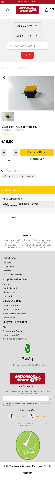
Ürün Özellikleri (11, 190)
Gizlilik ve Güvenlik (11, 309)
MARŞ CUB (45, 242)
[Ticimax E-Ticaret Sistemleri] (28, 473)
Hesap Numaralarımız (12, 275)
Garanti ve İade (10, 317)
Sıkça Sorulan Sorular (12, 331)
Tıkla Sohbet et (18, 365)
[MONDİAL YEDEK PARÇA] (10, 68)
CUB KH (42, 247)
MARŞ (6, 240)
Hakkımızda (8, 263)
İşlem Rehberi (9, 292)
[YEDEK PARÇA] (7, 68)
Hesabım (7, 284)
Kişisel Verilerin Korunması (14, 314)
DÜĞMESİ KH (32, 247)
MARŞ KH (22, 245)
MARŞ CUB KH (10, 245)
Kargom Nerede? (11, 335)
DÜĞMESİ (31, 245)
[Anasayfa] (4, 68)
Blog (5, 327)
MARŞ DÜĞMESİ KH (31, 242)
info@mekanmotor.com (15, 339)
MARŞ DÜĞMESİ (17, 240)
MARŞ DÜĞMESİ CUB (35, 240)
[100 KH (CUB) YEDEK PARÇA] (12, 68)
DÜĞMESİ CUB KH (16, 247)
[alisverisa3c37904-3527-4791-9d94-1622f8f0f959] (27, 445)
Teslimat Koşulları (10, 305)
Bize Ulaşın (8, 271)
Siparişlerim (8, 296)
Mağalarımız (8, 267)
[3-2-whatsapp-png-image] (27, 352)
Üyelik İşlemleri (10, 288)
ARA (27, 55)
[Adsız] (27, 378)
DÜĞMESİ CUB (44, 245)
